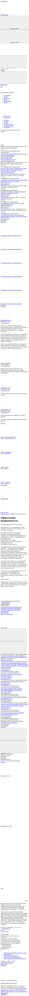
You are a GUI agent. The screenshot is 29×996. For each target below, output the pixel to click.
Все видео (3, 220)
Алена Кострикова (6, 678)
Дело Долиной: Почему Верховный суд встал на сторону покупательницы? (14, 154)
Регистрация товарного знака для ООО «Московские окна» (11, 675)
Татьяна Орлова (5, 670)
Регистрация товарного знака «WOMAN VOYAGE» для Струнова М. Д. (12, 722)
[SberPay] (13, 862)
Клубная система (8, 124)
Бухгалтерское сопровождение (12, 957)
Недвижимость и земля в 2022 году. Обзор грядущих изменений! (12, 204)
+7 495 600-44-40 (5, 602)
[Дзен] (13, 800)
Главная (3, 514)
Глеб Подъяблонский (6, 158)
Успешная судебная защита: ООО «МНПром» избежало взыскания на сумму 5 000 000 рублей (14, 656)
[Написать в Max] (13, 54)
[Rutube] (13, 812)
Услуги (6, 96)
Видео (5, 99)
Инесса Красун (5, 184)
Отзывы (6, 121)
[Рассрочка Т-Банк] (13, 875)
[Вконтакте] (13, 788)
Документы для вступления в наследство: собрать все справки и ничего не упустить (14, 180)
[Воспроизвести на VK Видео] (1, 149)
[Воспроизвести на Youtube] (3, 149)
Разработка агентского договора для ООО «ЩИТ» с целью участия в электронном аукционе (14, 705)
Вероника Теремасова (7, 660)
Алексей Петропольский (7, 161)
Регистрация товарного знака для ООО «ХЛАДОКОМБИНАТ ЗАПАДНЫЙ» (11, 689)
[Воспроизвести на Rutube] (1, 165)
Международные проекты (11, 955)
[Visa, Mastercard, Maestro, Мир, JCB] (13, 838)
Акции (6, 123)
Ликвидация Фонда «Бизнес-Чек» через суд (13, 681)
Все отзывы (4, 485)
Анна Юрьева (4, 725)
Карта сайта (4, 84)
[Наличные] (13, 887)
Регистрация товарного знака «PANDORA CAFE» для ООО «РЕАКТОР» (12, 713)
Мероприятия (7, 101)
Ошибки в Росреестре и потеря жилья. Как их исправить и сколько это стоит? (13, 192)
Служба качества (8, 126)
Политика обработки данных (9, 983)
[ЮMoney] (13, 850)
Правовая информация (7, 962)
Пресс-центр (7, 116)
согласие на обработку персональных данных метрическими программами (14, 991)
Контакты (6, 117)
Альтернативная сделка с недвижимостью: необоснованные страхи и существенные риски (14, 215)
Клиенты (6, 120)
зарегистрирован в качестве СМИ (13, 917)
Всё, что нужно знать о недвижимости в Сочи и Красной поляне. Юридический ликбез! (14, 169)
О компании (7, 95)
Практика (6, 98)
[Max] (13, 824)
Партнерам (7, 127)
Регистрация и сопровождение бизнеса (15, 958)
